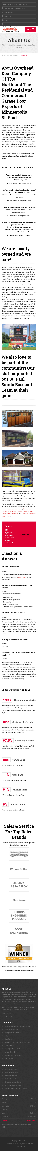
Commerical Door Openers (13, 1055)
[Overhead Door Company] (10, 29)
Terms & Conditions (8, 1017)
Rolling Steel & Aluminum (13, 1033)
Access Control (10, 1052)
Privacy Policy (6, 1013)
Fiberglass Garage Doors (13, 1082)
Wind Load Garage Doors (13, 1085)
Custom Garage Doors (12, 1079)
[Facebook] (2, 24)
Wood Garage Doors (11, 1072)
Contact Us (24, 534)
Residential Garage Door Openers (16, 1088)
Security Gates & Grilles (12, 1049)
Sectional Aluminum (11, 1029)
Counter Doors (9, 1045)
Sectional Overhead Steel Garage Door (17, 1026)
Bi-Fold (7, 1036)
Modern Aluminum (11, 1075)
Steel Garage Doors (11, 1069)
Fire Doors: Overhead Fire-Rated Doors (17, 1042)
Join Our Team (9, 1058)
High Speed (8, 1039)
